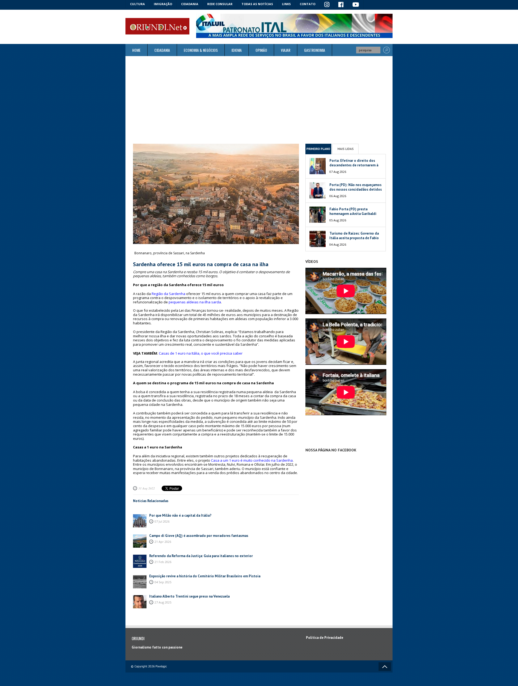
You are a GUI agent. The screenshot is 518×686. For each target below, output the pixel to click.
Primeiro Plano (318, 149)
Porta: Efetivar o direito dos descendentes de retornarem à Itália (353, 165)
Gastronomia (314, 50)
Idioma (236, 50)
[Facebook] (341, 5)
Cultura (137, 4)
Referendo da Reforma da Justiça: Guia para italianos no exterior (201, 556)
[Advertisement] (259, 100)
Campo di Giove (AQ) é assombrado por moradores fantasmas (198, 535)
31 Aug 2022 (146, 488)
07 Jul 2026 (162, 521)
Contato (307, 4)
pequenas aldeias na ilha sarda (195, 302)
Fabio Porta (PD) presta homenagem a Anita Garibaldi (352, 211)
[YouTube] (356, 5)
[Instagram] (327, 5)
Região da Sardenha (168, 293)
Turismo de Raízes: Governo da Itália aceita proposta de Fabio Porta (354, 238)
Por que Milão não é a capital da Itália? (180, 515)
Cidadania (189, 4)
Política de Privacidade (324, 637)
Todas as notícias (257, 4)
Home (136, 50)
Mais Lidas (346, 149)
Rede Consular (220, 4)
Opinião (261, 50)
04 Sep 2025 (163, 582)
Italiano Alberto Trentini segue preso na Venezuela (189, 596)
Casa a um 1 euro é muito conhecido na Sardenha (252, 460)
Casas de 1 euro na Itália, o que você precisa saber (201, 353)
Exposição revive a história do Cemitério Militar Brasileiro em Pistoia (204, 576)
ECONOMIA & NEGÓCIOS (201, 50)
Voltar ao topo (385, 666)
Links (286, 4)
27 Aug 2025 (163, 602)
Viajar (285, 50)
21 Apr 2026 (163, 542)
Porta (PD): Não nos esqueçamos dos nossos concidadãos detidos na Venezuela (355, 189)
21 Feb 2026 (163, 562)
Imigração (163, 4)
